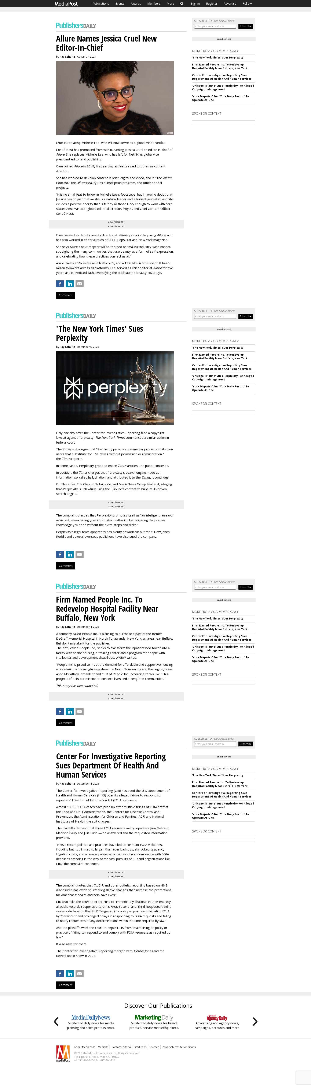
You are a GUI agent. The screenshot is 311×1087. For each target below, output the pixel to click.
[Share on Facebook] (60, 283)
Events (119, 3)
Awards (136, 3)
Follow (247, 3)
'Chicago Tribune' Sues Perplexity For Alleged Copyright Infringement (223, 87)
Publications (100, 3)
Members (153, 3)
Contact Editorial (121, 1047)
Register (211, 3)
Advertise (230, 3)
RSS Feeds (140, 1047)
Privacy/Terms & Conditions (179, 1047)
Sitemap (154, 1047)
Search (182, 3)
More (170, 3)
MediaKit (103, 1047)
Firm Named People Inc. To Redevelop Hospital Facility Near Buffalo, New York (220, 66)
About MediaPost (84, 1047)
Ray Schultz (67, 56)
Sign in (195, 3)
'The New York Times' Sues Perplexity (217, 57)
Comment (65, 295)
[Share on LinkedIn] (70, 283)
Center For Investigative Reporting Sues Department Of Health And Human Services (222, 77)
